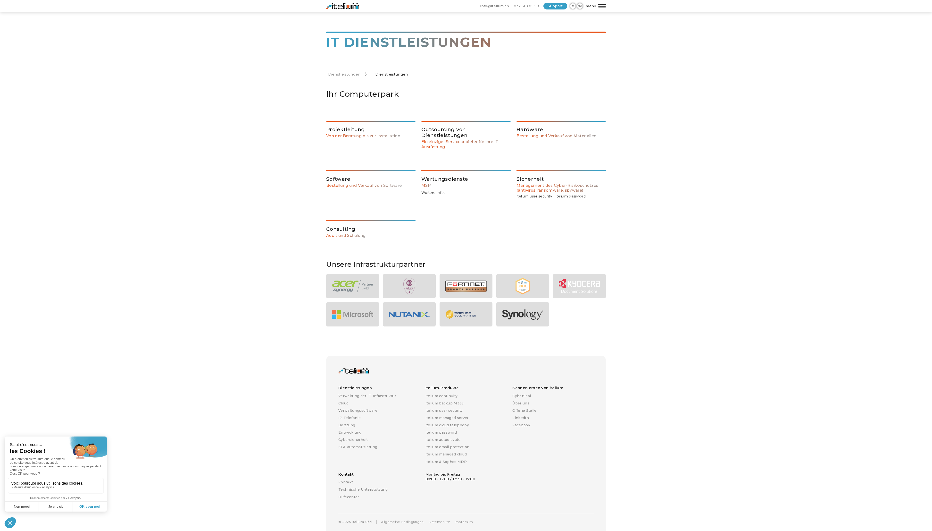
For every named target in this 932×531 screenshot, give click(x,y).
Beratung (346, 425)
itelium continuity (441, 396)
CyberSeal (521, 396)
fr (573, 6)
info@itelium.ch (494, 6)
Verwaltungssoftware (357, 410)
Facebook (521, 425)
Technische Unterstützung (363, 489)
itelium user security (534, 196)
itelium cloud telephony (447, 425)
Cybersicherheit (353, 439)
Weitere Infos (433, 192)
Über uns (520, 403)
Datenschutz (439, 522)
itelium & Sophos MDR (446, 462)
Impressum (464, 522)
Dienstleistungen (344, 74)
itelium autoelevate (443, 439)
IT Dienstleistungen (389, 74)
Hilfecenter (348, 497)
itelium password (571, 196)
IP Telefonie (349, 418)
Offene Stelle (524, 410)
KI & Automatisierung (357, 447)
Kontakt (345, 482)
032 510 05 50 (526, 6)
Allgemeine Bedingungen (402, 522)
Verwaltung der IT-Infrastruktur (367, 396)
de (580, 6)
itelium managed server (447, 418)
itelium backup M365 (444, 403)
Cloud (343, 403)
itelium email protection (447, 447)
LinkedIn (520, 418)
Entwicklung (350, 432)
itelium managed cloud (446, 454)
